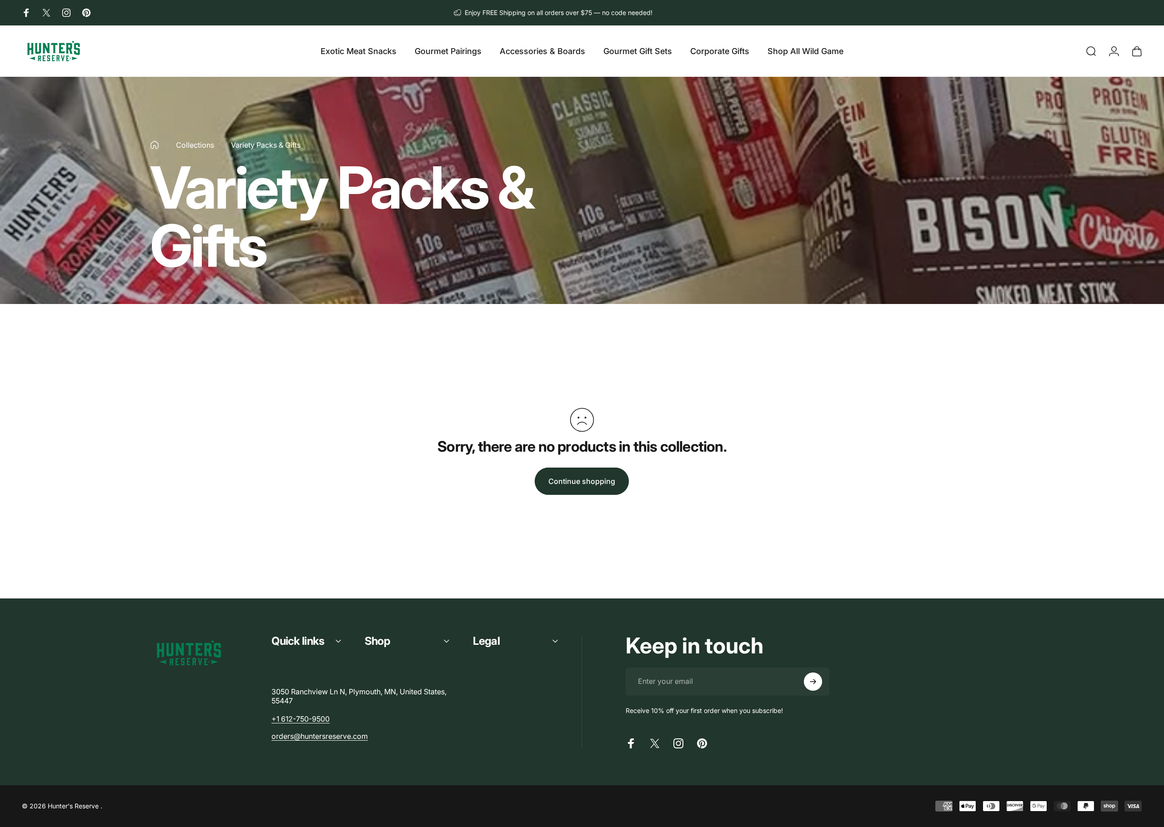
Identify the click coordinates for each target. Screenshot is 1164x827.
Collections (195, 144)
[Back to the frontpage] (154, 144)
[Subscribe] (813, 682)
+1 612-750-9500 (300, 718)
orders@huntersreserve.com (319, 736)
